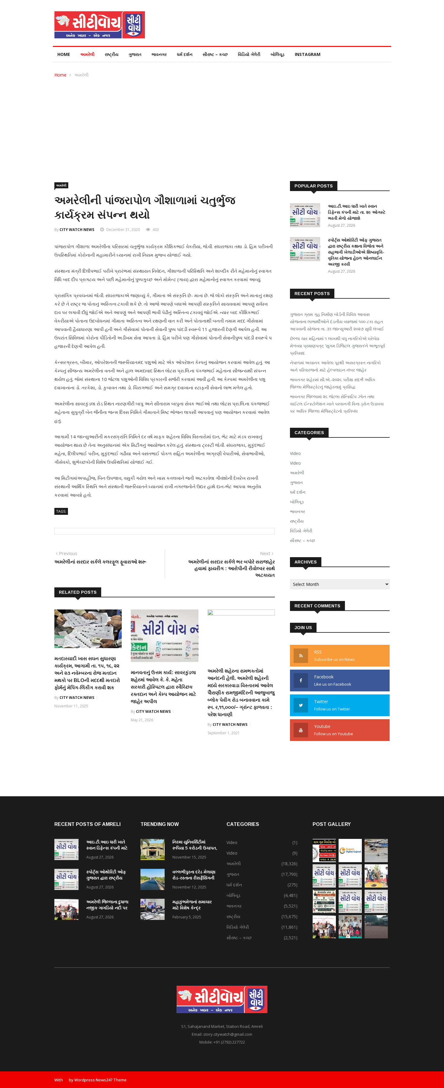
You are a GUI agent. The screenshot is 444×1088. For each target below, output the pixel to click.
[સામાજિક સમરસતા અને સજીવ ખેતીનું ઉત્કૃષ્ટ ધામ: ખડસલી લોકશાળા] (376, 937)
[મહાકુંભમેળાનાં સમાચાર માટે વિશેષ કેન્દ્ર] (154, 910)
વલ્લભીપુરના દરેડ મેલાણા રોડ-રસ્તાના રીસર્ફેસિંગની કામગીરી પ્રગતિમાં (193, 877)
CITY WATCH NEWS (77, 229)
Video (295, 453)
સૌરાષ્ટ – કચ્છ (215, 54)
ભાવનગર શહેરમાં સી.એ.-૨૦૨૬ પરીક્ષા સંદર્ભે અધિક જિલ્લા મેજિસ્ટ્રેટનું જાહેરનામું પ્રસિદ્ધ (332, 383)
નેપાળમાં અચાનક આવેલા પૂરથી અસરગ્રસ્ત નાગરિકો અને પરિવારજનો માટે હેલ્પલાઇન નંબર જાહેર (335, 366)
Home (63, 54)
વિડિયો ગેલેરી (249, 54)
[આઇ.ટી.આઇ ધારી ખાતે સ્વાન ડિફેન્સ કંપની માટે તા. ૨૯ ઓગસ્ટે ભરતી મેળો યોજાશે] (306, 216)
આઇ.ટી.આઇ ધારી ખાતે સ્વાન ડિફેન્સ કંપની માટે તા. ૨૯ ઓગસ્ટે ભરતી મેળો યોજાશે (356, 212)
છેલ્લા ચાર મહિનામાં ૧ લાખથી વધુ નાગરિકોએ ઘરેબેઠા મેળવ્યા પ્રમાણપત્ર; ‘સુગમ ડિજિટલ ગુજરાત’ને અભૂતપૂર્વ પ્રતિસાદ (337, 346)
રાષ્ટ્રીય (111, 54)
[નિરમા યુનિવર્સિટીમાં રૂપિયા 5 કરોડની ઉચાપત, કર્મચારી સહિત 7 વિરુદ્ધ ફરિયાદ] (154, 850)
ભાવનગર (159, 54)
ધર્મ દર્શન (184, 54)
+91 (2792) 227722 (229, 1042)
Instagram (307, 54)
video (295, 463)
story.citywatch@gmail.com (227, 1034)
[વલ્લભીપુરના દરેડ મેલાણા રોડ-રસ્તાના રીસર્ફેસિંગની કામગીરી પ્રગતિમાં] (154, 880)
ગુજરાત (135, 54)
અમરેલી (87, 54)
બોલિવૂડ (278, 54)
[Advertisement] (222, 124)
